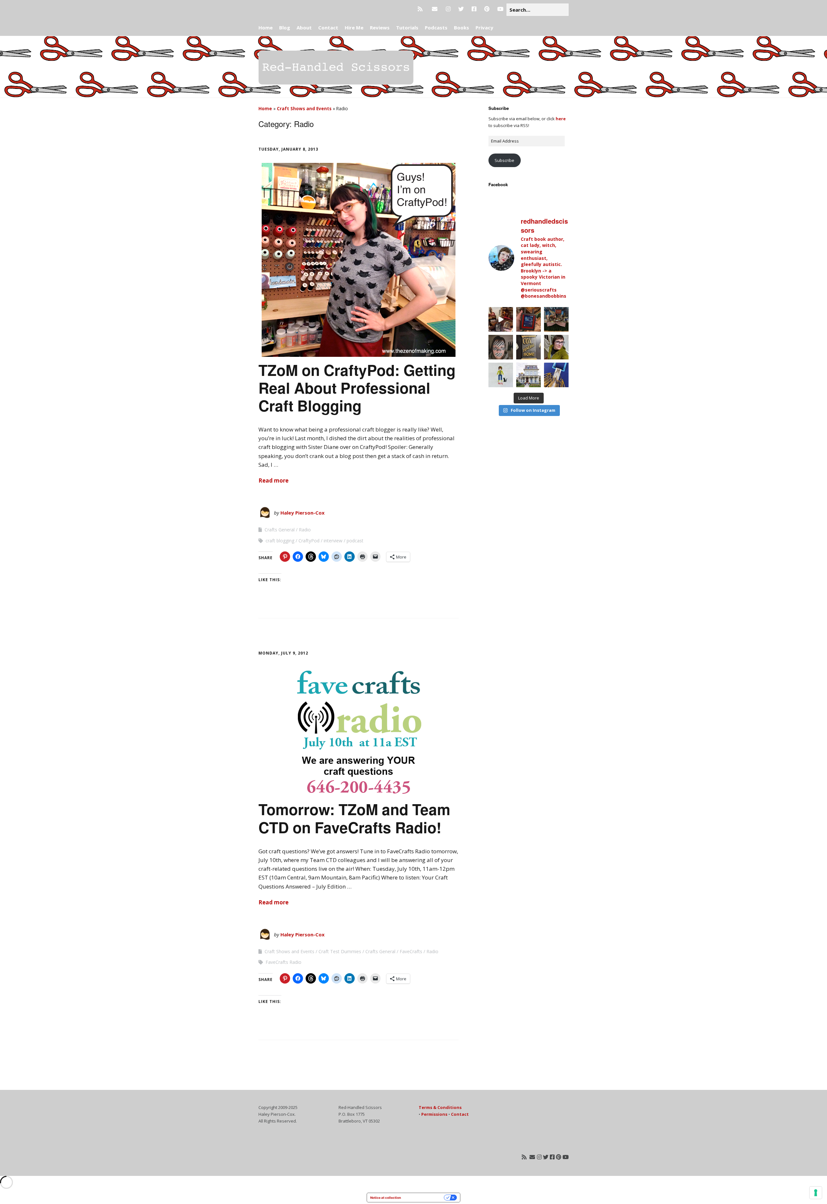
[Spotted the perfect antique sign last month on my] (528, 347)
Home (265, 27)
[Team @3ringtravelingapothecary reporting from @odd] (556, 319)
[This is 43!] (556, 347)
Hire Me (354, 27)
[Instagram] (448, 9)
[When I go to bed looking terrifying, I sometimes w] (500, 347)
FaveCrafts (411, 951)
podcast (355, 541)
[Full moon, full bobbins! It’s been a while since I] (556, 375)
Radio (305, 530)
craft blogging (280, 541)
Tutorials (407, 27)
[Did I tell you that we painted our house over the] (528, 375)
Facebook (498, 184)
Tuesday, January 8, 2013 (288, 149)
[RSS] (422, 9)
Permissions (434, 1114)
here (561, 119)
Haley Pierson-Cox (302, 512)
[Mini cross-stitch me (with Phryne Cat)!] (500, 375)
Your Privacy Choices (424, 1197)
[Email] (434, 9)
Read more (273, 480)
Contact (328, 27)
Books (461, 27)
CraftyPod (308, 541)
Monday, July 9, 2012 (283, 653)
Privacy (484, 27)
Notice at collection (385, 1197)
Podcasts (436, 27)
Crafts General (280, 530)
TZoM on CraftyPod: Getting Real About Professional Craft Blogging (356, 387)
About (304, 27)
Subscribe (504, 160)
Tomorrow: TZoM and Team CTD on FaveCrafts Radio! (354, 817)
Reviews (380, 27)
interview (333, 541)
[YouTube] (500, 9)
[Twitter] (461, 9)
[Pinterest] (487, 9)
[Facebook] (474, 9)
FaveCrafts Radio (283, 962)
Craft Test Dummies (340, 951)
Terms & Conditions (440, 1107)
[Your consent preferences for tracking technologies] (816, 1193)
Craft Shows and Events (304, 108)
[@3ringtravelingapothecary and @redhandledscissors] (500, 319)
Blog (284, 27)
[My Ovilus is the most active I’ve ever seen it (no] (528, 319)
